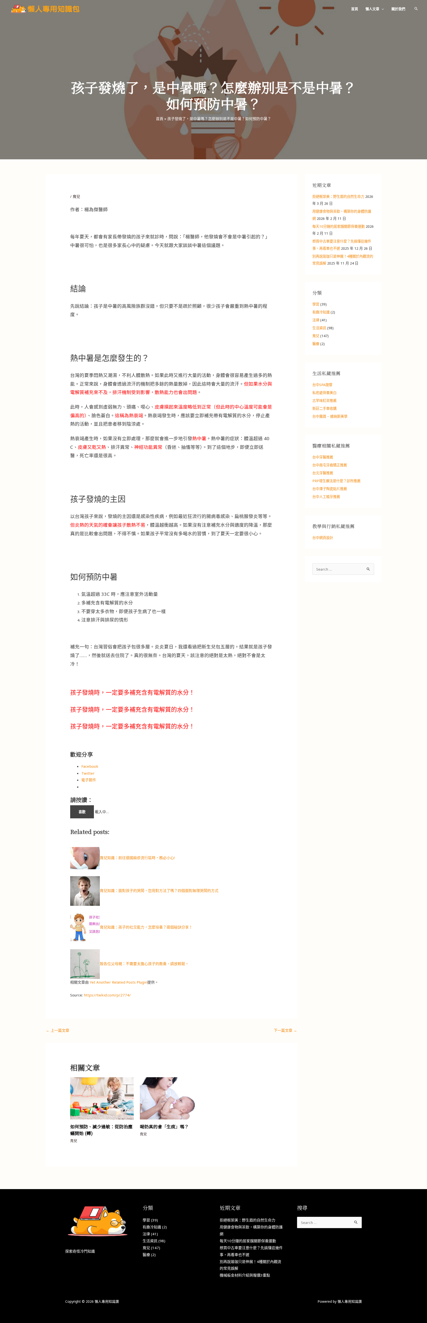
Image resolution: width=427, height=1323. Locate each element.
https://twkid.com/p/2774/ (107, 994)
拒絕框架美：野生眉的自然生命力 (338, 196)
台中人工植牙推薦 (326, 496)
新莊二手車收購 (324, 408)
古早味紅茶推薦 (324, 400)
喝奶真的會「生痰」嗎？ (164, 1126)
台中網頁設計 (322, 537)
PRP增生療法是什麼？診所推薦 (336, 480)
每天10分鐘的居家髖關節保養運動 (338, 226)
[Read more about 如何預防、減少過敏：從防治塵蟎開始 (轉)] (102, 1097)
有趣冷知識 (321, 312)
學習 (315, 304)
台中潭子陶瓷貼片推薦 (329, 488)
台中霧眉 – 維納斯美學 (329, 416)
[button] (381, 8)
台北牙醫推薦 (322, 473)
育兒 (76, 196)
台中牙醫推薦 (322, 457)
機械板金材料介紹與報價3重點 (245, 1275)
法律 (315, 320)
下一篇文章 (285, 1030)
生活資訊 (319, 328)
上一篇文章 (57, 1030)
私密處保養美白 (324, 392)
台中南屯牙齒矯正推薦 (329, 465)
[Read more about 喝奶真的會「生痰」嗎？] (171, 1097)
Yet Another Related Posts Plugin (118, 982)
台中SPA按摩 (322, 384)
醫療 (315, 343)
